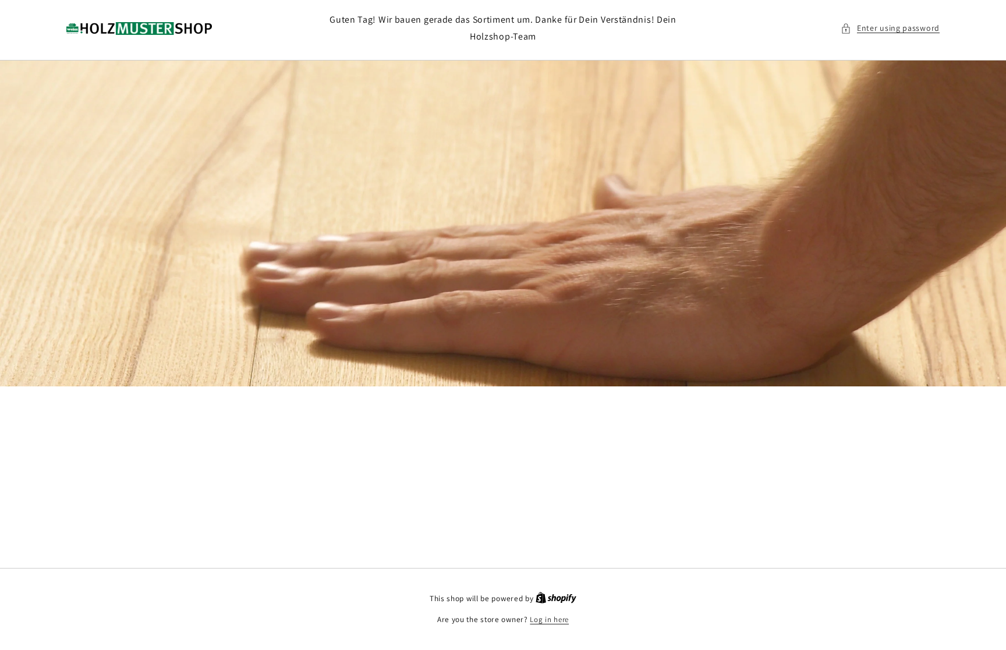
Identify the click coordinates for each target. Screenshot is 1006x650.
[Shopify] (556, 598)
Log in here (549, 619)
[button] (890, 28)
